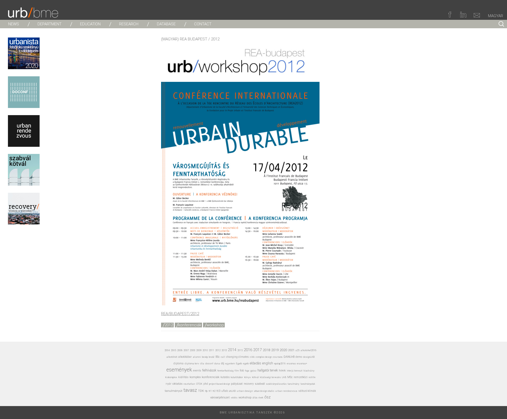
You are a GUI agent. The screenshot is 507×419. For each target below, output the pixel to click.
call (223, 356)
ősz (267, 397)
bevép (205, 356)
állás (254, 397)
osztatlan (189, 383)
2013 (224, 350)
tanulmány (293, 383)
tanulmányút (173, 391)
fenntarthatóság (225, 370)
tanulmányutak (308, 383)
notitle (312, 377)
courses (278, 356)
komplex (195, 377)
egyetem (230, 363)
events (197, 370)
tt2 (214, 390)
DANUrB (289, 357)
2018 (266, 350)
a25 (297, 350)
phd (205, 383)
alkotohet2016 (308, 350)
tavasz (190, 390)
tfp (206, 391)
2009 (198, 350)
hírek (282, 370)
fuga (247, 370)
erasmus (291, 363)
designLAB (308, 356)
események (179, 370)
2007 (186, 350)
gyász (253, 370)
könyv (247, 377)
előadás (255, 363)
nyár (168, 383)
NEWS (13, 24)
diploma (178, 363)
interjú (290, 370)
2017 (257, 349)
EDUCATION (90, 24)
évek (261, 397)
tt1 (210, 390)
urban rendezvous (286, 390)
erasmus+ (302, 363)
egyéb (246, 363)
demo (298, 356)
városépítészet (220, 397)
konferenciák (189, 325)
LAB (284, 377)
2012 (169, 325)
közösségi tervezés (270, 377)
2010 (205, 350)
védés (234, 397)
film (236, 370)
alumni (197, 356)
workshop (215, 325)
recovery (249, 383)
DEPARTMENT (49, 24)
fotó (242, 370)
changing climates (237, 356)
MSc (290, 377)
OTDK (199, 384)
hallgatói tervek (267, 370)
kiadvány (308, 370)
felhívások (209, 370)
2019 (275, 350)
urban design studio (264, 390)
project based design (219, 384)
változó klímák (307, 390)
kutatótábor (237, 377)
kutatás (225, 377)
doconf (209, 363)
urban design (245, 390)
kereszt (298, 370)
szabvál (260, 383)
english (267, 363)
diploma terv (192, 363)
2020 (283, 350)
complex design (264, 356)
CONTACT (203, 24)
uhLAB (232, 390)
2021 (291, 350)
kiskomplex (171, 377)
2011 (211, 350)
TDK (201, 391)
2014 (232, 350)
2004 (167, 350)
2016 (248, 349)
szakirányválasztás (276, 384)
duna (217, 363)
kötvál (255, 377)
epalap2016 (280, 363)
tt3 (218, 391)
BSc (217, 356)
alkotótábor (185, 356)
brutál (211, 357)
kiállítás (183, 377)
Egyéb (239, 363)
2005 (173, 350)
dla (202, 363)
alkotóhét (171, 356)
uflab (224, 391)
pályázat (237, 383)
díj (222, 363)
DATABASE (166, 24)
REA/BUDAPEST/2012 (180, 313)
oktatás (177, 383)
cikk (252, 356)
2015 (240, 350)
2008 (192, 350)
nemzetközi (301, 377)
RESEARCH (128, 24)
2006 (179, 350)
